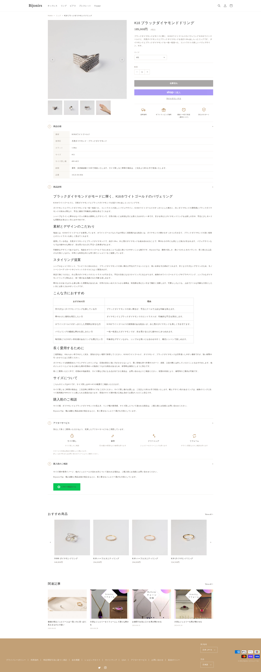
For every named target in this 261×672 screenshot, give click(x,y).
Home (50, 16)
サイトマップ (111, 660)
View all (209, 514)
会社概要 (76, 660)
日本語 (205, 664)
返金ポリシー (174, 660)
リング (58, 16)
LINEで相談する (68, 487)
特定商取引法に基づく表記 (55, 660)
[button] (219, 6)
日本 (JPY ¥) (207, 650)
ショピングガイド (92, 660)
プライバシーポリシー (16, 660)
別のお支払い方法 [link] (173, 99)
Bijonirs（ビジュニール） (251, 661)
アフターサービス (139, 660)
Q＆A (124, 660)
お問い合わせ (157, 660)
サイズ (136, 52)
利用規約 (35, 660)
